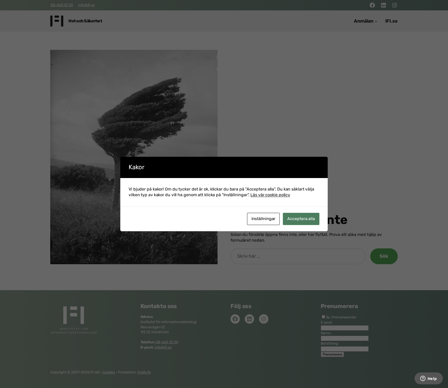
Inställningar (263, 218)
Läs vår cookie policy (270, 194)
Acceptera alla (301, 218)
